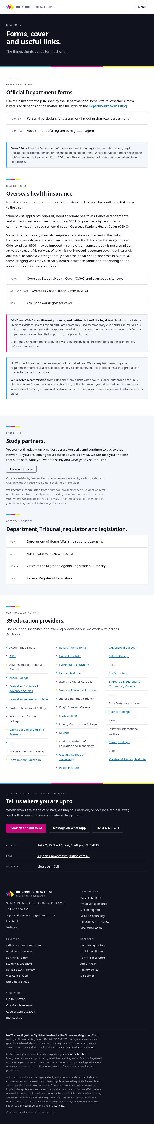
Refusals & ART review (94, 922)
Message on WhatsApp (69, 828)
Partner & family (91, 897)
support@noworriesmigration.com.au (63, 856)
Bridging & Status (17, 981)
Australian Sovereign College (28, 699)
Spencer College (120, 712)
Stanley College (119, 742)
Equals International (72, 647)
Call (56, 866)
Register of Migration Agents (77, 1047)
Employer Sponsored (19, 951)
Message (43, 866)
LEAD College (68, 715)
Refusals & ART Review (20, 969)
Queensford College (122, 647)
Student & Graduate (19, 963)
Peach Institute (69, 767)
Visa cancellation (91, 928)
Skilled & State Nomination (23, 945)
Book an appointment (26, 828)
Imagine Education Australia (78, 690)
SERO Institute (118, 673)
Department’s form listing (108, 106)
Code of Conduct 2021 (20, 1011)
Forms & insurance (92, 957)
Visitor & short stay (92, 916)
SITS (111, 695)
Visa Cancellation (17, 975)
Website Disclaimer (33, 1105)
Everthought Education (74, 664)
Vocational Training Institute (127, 759)
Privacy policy (89, 969)
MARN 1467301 (16, 999)
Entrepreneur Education (25, 760)
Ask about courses (21, 469)
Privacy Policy (56, 1105)
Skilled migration (91, 910)
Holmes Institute (70, 673)
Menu (142, 7)
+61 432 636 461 (108, 828)
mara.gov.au (14, 1017)
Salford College (119, 656)
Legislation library (92, 951)
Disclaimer (87, 975)
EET (11, 743)
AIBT (12, 656)
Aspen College (19, 678)
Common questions (93, 945)
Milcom (64, 733)
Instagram (13, 927)
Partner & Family (17, 957)
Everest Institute (70, 656)
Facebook (12, 921)
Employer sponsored (93, 904)
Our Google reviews (19, 1005)
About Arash (88, 963)
